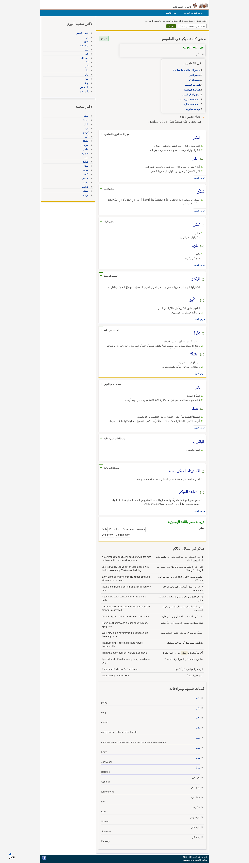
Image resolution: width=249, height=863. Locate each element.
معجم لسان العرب (191, 94)
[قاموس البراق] (200, 5)
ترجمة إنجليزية (193, 109)
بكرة (198, 698)
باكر (198, 708)
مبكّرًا (197, 767)
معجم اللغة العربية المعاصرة (186, 70)
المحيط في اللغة (192, 89)
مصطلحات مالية (192, 104)
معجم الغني (194, 75)
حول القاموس (170, 13)
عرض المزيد (199, 178)
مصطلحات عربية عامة (189, 99)
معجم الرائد (194, 80)
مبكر (197, 738)
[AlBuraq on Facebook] (44, 859)
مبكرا (197, 748)
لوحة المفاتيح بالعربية (193, 13)
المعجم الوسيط (192, 85)
